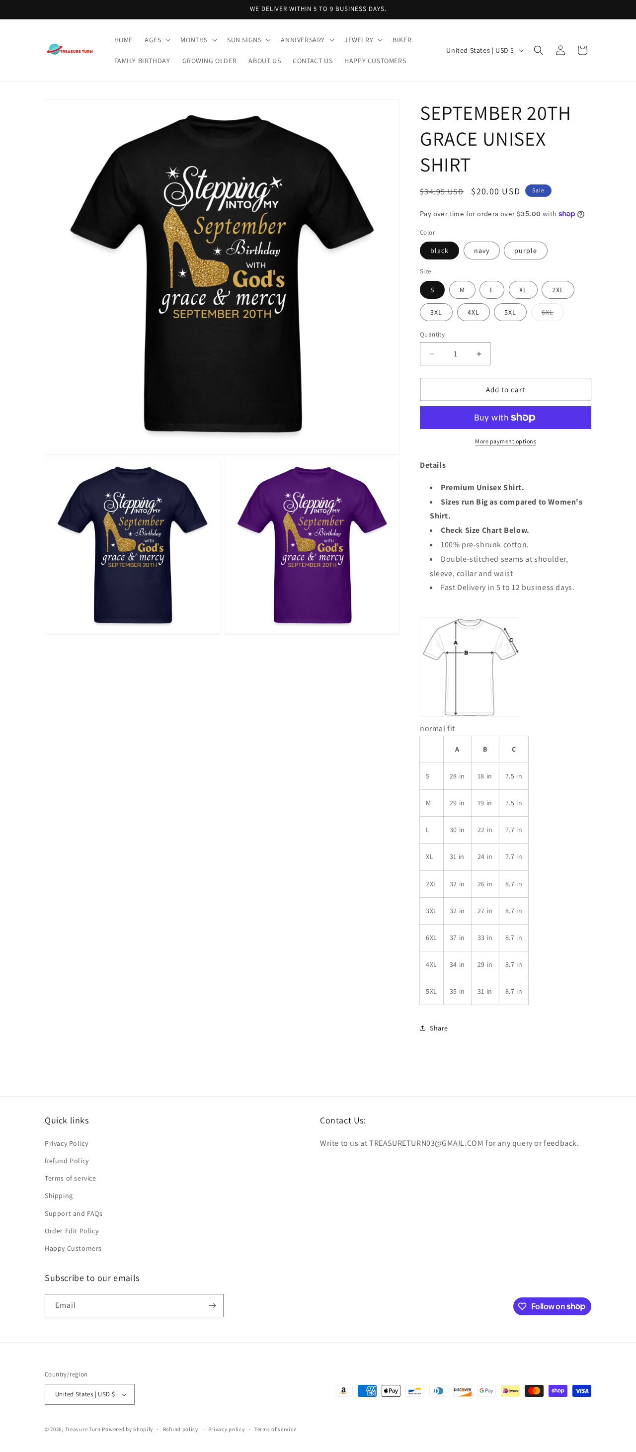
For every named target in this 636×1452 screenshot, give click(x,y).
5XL (510, 312)
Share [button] (439, 1028)
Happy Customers (73, 1248)
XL (523, 289)
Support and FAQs (74, 1213)
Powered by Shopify (127, 1429)
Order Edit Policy (71, 1230)
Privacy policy (226, 1429)
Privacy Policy (66, 1143)
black (439, 250)
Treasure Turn (83, 1429)
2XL (558, 289)
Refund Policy (67, 1160)
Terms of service (70, 1178)
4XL (473, 312)
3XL (436, 312)
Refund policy (180, 1429)
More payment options (505, 441)
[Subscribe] (212, 1305)
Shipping (59, 1195)
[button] (156, 39)
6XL (553, 314)
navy (481, 250)
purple (525, 250)
